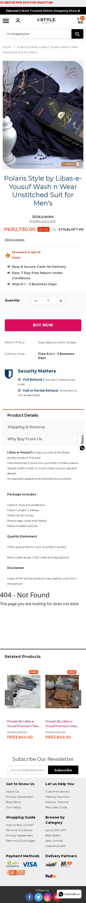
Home (6, 47)
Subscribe (63, 770)
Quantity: (12, 300)
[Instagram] (47, 896)
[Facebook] (29, 896)
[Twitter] (38, 896)
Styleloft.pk (71, 229)
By (55, 229)
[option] (43, 115)
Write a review (43, 216)
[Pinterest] (57, 896)
